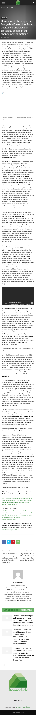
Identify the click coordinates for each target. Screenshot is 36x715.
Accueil (3, 7)
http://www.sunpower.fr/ (9, 530)
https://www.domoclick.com (18, 585)
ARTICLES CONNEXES (11, 610)
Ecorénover (10, 7)
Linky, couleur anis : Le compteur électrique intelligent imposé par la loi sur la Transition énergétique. (10, 558)
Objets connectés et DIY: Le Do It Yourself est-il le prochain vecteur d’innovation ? (27, 557)
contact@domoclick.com (24, 707)
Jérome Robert (18, 582)
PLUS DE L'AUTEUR (26, 610)
